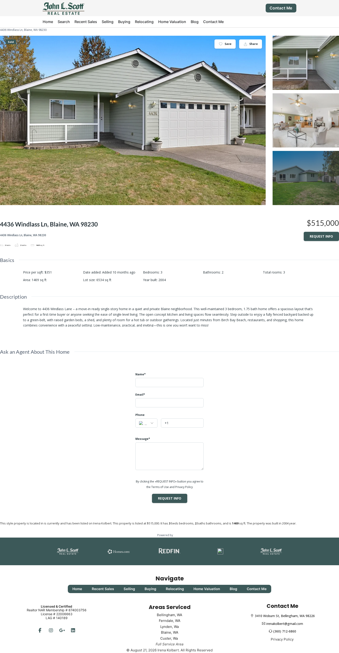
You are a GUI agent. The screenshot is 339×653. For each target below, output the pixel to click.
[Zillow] (220, 551)
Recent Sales (85, 21)
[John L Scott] (67, 551)
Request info (321, 236)
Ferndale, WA (169, 620)
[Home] (63, 8)
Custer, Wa (169, 638)
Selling (107, 21)
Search (64, 21)
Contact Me (281, 8)
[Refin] (169, 551)
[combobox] (146, 423)
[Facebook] (40, 630)
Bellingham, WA (169, 615)
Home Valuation (172, 21)
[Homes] (118, 551)
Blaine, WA (169, 632)
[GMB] (62, 630)
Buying (124, 21)
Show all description (38, 332)
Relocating (144, 21)
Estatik (178, 535)
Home (48, 21)
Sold (11, 42)
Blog (195, 21)
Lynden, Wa (169, 626)
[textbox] (146, 423)
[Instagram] (51, 630)
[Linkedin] (73, 630)
